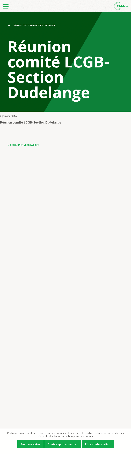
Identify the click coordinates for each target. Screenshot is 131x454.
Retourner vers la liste (24, 145)
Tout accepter (30, 444)
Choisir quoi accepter (63, 444)
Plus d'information (97, 444)
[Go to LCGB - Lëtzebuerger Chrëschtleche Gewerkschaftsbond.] (9, 25)
